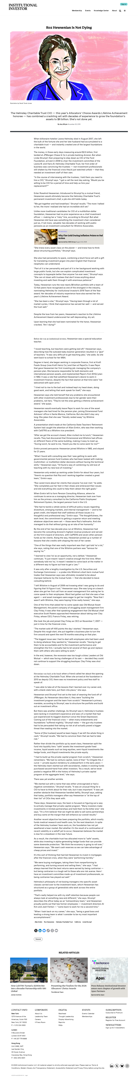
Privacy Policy (82, 1068)
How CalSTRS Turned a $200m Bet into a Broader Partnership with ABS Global (28, 988)
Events (88, 11)
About (114, 11)
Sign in (123, 4)
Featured (38, 939)
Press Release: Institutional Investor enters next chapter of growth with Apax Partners (108, 988)
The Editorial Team (57, 992)
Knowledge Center (101, 11)
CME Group (72, 242)
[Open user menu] (125, 10)
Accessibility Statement (65, 1068)
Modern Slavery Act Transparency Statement (38, 1068)
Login (26, 1075)
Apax (102, 995)
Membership (77, 11)
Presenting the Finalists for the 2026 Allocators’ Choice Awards (69, 987)
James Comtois (16, 995)
